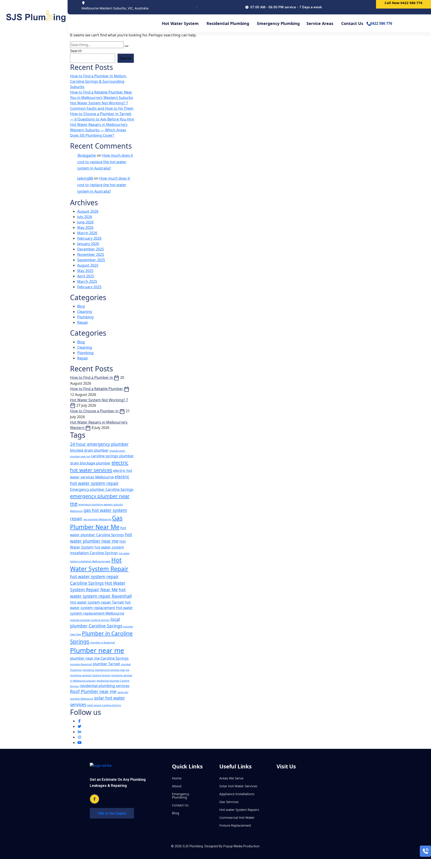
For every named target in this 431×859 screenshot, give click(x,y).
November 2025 (90, 254)
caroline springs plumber (112, 455)
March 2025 (87, 281)
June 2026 (85, 222)
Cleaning (84, 311)
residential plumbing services (105, 685)
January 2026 (88, 243)
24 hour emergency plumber (99, 444)
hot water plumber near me (101, 537)
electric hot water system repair (99, 480)
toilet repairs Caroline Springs (104, 705)
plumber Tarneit (106, 663)
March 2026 (87, 232)
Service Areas (319, 23)
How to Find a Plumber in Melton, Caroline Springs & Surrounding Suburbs (98, 81)
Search (76, 50)
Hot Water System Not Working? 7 (99, 399)
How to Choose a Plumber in (94, 410)
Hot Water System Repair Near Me (97, 586)
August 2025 (87, 265)
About (176, 786)
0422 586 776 (381, 23)
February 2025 (89, 286)
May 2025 (85, 270)
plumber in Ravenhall (102, 642)
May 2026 (85, 227)
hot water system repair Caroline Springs (94, 579)
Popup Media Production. (241, 846)
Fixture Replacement (235, 825)
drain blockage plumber (90, 463)
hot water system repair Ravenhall (101, 593)
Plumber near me (97, 650)
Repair (82, 322)
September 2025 (91, 259)
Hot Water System (180, 23)
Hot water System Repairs (239, 809)
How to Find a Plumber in (92, 377)
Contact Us (352, 23)
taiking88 (85, 178)
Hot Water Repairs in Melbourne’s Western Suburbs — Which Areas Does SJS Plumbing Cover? (99, 130)
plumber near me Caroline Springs (99, 658)
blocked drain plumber (89, 450)
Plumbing (85, 317)
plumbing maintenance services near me (106, 670)
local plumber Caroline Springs (96, 622)
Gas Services (229, 801)
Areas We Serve (231, 778)
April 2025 (85, 276)
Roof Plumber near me (93, 691)
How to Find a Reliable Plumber (97, 388)
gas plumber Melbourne (97, 519)
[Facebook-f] (94, 799)
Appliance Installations (236, 794)
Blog (81, 306)
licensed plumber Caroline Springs (90, 620)
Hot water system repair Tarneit (97, 602)
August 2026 (87, 211)
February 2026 (89, 238)
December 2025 (90, 249)
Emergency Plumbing (278, 23)
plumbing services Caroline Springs (90, 675)
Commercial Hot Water (237, 817)
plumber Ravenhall (81, 664)
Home (176, 778)
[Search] (126, 46)
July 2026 (84, 216)
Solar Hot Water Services (238, 786)
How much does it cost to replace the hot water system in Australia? (105, 162)
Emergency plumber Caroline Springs (102, 489)
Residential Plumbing (228, 23)
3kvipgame (86, 155)
